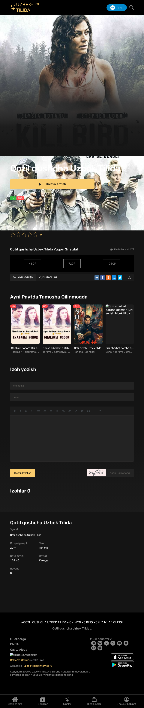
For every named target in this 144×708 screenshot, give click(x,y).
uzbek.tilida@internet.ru (38, 665)
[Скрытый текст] (82, 411)
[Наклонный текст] (20, 411)
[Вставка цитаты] (88, 411)
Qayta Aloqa (18, 649)
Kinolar (67, 703)
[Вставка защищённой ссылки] (70, 411)
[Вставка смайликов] (57, 411)
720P (71, 263)
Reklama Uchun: (20, 660)
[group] (25, 329)
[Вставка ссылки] (64, 411)
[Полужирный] (15, 411)
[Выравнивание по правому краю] (51, 411)
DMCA (14, 644)
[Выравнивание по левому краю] (38, 411)
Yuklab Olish (48, 277)
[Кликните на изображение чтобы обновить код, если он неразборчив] (96, 472)
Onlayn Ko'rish (23, 277)
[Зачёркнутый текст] (32, 411)
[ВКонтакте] (96, 277)
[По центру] (45, 411)
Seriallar (43, 703)
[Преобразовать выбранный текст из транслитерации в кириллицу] (95, 411)
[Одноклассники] (108, 277)
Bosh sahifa (15, 703)
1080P (111, 263)
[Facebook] (102, 277)
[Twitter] (120, 277)
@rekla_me (37, 660)
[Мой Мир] (114, 277)
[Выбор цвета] (76, 411)
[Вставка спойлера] (101, 411)
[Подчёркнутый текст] (26, 411)
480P (32, 263)
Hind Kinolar (94, 703)
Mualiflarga (18, 639)
